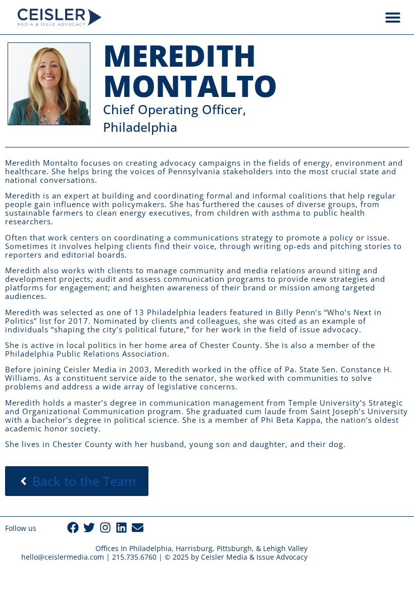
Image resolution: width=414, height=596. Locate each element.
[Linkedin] (121, 527)
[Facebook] (73, 527)
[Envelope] (137, 527)
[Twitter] (89, 527)
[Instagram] (105, 527)
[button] (393, 17)
